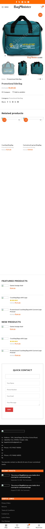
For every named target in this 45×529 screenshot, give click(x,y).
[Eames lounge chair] (5, 288)
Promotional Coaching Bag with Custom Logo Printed (26, 310)
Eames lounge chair (16, 285)
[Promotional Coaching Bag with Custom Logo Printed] (5, 313)
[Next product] (42, 79)
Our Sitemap (6, 521)
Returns (4, 506)
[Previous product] (38, 79)
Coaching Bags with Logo (18, 297)
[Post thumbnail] (5, 477)
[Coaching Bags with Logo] (5, 301)
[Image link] (13, 432)
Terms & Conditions (8, 510)
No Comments (27, 480)
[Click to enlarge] (5, 56)
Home (4, 79)
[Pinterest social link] (22, 2)
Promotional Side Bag (14, 79)
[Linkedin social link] (25, 2)
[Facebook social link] (16, 2)
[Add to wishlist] (19, 120)
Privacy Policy (6, 503)
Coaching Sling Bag (7, 145)
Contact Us (5, 514)
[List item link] (22, 447)
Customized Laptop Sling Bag (32, 145)
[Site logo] (22, 7)
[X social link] (19, 2)
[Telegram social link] (28, 2)
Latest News (6, 517)
